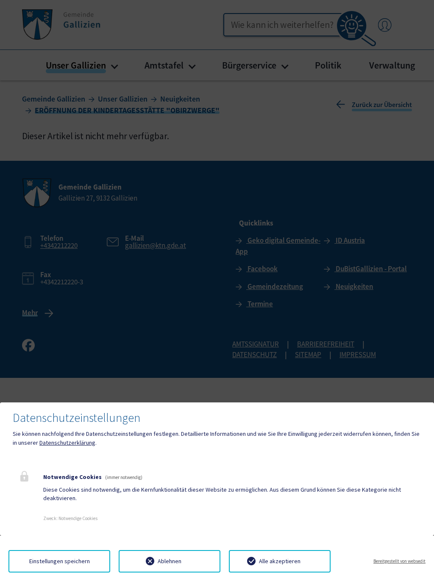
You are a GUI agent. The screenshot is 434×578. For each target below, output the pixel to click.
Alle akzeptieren (279, 561)
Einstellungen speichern (59, 561)
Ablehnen (169, 561)
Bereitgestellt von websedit (399, 561)
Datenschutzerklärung (67, 442)
